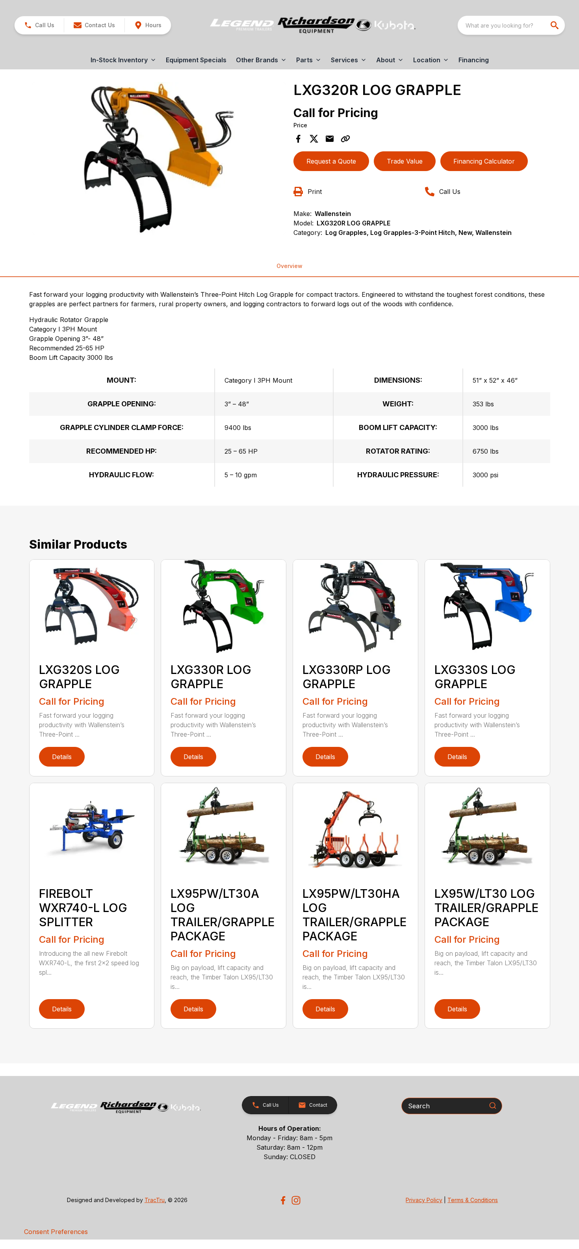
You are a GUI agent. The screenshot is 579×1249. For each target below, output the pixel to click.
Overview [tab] (289, 265)
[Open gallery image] (159, 158)
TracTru (155, 1200)
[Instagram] (296, 1200)
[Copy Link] (345, 138)
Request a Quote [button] (331, 161)
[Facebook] (283, 1200)
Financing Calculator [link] (484, 161)
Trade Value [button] (405, 161)
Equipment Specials (196, 60)
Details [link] (62, 757)
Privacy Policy (424, 1200)
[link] (147, 25)
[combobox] (511, 25)
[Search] (493, 1105)
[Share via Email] (329, 138)
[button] (39, 25)
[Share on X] (314, 138)
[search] (555, 25)
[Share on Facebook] (298, 138)
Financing (473, 60)
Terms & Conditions (472, 1200)
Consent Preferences (56, 1232)
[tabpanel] (159, 159)
